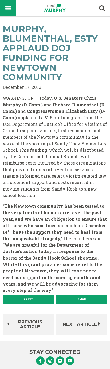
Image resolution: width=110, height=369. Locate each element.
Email (82, 299)
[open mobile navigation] (8, 8)
